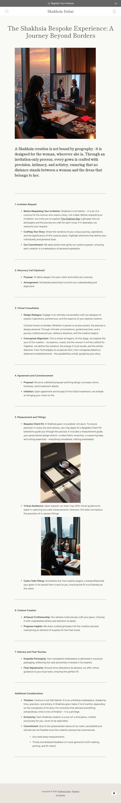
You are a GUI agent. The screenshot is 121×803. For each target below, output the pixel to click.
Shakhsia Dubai (60, 11)
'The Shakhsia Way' (70, 218)
